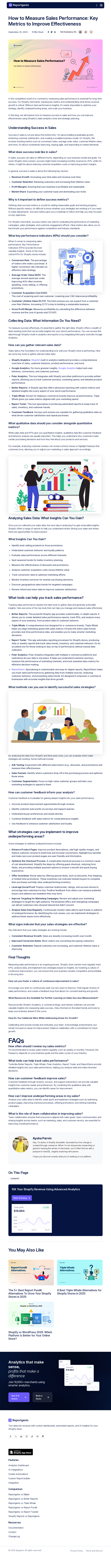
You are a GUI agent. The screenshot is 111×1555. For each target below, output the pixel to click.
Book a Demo (39, 1397)
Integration (13, 1482)
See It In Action (15, 1397)
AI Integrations (15, 1469)
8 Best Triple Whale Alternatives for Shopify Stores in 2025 (79, 1292)
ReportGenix (18, 669)
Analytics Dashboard (18, 1465)
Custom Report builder (19, 1478)
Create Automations (18, 1474)
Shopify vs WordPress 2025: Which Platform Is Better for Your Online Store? (30, 1335)
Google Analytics (67, 368)
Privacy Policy (76, 1551)
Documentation (16, 1527)
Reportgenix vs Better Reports (23, 1498)
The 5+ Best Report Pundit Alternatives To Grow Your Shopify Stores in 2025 (29, 1293)
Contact (12, 1532)
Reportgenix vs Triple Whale (22, 1503)
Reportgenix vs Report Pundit (22, 1507)
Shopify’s (36, 360)
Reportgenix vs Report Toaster (23, 1511)
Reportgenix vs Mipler (19, 1494)
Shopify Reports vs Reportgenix (24, 1516)
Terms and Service (94, 1551)
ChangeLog (14, 1536)
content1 (14, 1178)
